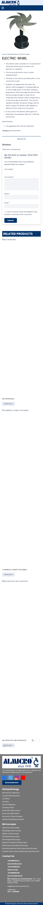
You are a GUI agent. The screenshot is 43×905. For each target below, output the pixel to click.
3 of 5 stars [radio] (11, 172)
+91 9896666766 (14, 873)
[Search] (40, 2)
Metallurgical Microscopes (11, 831)
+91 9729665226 (14, 867)
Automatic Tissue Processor (12, 816)
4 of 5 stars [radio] (14, 172)
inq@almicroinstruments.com (18, 886)
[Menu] (2, 8)
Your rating (9, 169)
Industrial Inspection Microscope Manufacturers (19, 848)
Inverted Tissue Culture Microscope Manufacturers (20, 851)
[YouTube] (23, 778)
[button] (40, 13)
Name (7, 194)
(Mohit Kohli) (13, 870)
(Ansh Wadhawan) (15, 876)
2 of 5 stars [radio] (8, 172)
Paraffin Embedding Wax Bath (13, 819)
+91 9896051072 (13, 861)
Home (4, 54)
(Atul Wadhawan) (15, 864)
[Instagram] (17, 778)
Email (6, 203)
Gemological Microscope (11, 839)
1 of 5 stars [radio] (5, 172)
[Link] (10, 2)
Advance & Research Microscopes (14, 842)
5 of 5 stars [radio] (17, 172)
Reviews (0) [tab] (21, 139)
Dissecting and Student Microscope (15, 845)
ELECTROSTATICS (13, 54)
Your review (9, 177)
